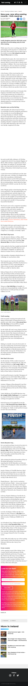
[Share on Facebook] (18, 19)
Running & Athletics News (11, 11)
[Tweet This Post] (21, 19)
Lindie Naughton (6, 18)
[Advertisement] (14, 142)
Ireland (20, 11)
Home (2, 11)
